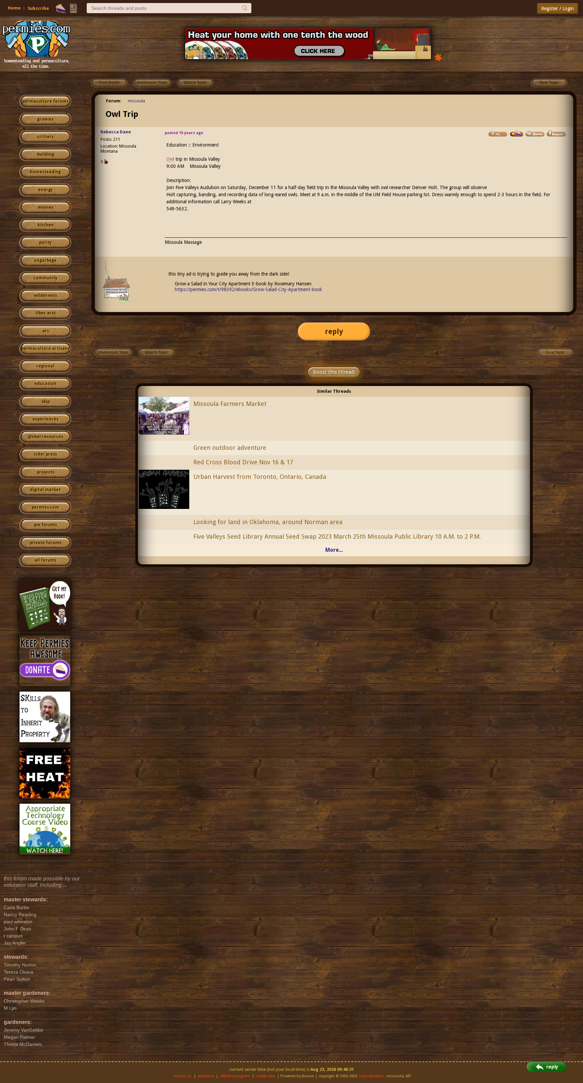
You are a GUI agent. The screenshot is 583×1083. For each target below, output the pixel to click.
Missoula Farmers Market (230, 403)
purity (45, 242)
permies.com (45, 507)
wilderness (45, 295)
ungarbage (45, 260)
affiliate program (235, 1076)
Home (14, 7)
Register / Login (557, 8)
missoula (136, 100)
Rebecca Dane (116, 131)
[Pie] (60, 8)
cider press (45, 454)
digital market (45, 489)
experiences (45, 419)
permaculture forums (45, 101)
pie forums (45, 524)
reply (334, 331)
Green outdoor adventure (229, 447)
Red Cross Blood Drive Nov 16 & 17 (243, 462)
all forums (45, 560)
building (45, 154)
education (45, 383)
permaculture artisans (45, 348)
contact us (182, 1076)
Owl (170, 159)
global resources (45, 436)
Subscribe (38, 8)
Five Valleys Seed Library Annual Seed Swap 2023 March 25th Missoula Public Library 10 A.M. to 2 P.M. (337, 536)
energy (45, 189)
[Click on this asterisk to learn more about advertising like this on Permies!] (438, 57)
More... (334, 550)
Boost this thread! (334, 372)
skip (45, 401)
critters (45, 136)
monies (45, 207)
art (45, 331)
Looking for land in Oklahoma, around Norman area (267, 521)
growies (45, 119)
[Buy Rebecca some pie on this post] (517, 134)
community (45, 278)
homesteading (45, 172)
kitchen (45, 225)
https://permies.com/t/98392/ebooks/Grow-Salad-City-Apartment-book (248, 289)
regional (45, 366)
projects (45, 472)
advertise (206, 1076)
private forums (45, 542)
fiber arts (45, 313)
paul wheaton (371, 1076)
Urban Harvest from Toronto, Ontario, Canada (259, 476)
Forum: (113, 100)
